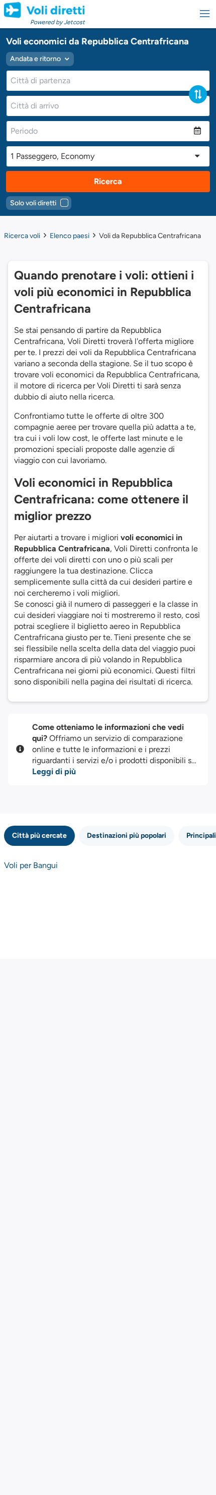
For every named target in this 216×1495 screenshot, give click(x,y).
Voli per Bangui (31, 865)
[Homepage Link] (44, 10)
